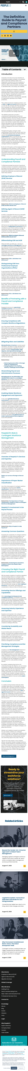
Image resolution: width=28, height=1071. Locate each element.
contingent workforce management (11, 245)
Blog (2, 1008)
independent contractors (15, 226)
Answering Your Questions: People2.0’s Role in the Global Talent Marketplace (12, 564)
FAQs (2, 1015)
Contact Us (4, 999)
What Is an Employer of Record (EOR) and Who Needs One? (13, 204)
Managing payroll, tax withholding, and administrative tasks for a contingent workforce (12, 378)
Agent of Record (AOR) (8, 976)
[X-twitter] (2, 35)
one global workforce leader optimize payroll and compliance (12, 415)
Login (3, 1019)
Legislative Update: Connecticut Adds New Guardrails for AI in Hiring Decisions (13, 899)
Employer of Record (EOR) (8, 974)
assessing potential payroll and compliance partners (11, 596)
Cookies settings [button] (6, 1068)
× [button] (25, 1049)
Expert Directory (6, 1025)
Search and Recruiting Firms (9, 991)
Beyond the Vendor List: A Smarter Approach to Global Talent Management (14, 851)
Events (3, 1011)
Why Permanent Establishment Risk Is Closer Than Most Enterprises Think (13, 943)
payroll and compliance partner (10, 308)
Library (3, 1006)
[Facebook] (5, 35)
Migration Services (6, 979)
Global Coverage (6, 982)
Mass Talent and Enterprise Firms (10, 994)
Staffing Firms (5, 989)
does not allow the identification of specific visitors (13, 1053)
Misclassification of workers (9, 345)
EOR (4, 104)
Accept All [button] (14, 1068)
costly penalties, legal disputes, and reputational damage (12, 350)
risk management (14, 650)
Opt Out (22, 1054)
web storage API (11, 1052)
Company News (5, 1028)
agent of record (11, 104)
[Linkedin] (7, 35)
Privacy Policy (8, 1051)
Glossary (3, 1013)
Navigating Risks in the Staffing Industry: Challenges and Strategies (14, 366)
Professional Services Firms (9, 996)
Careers (3, 1030)
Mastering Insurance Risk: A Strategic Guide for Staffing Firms (14, 363)
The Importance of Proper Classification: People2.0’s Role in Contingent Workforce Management (13, 502)
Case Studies (5, 1032)
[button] (25, 69)
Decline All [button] (21, 1068)
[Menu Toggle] (26, 5)
